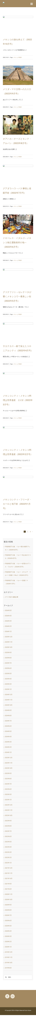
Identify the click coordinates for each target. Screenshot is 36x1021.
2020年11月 (8, 894)
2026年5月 (8, 610)
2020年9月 (8, 905)
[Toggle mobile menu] (31, 4)
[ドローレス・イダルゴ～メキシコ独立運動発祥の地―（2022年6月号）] (18, 224)
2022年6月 (8, 836)
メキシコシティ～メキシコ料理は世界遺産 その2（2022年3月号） (18, 400)
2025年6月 (8, 668)
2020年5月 (8, 926)
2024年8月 (8, 715)
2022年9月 (8, 821)
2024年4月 (8, 736)
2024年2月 (8, 747)
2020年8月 (8, 910)
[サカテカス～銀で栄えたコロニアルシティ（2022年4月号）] (18, 332)
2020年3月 (8, 936)
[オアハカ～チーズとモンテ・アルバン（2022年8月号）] (18, 125)
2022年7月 (8, 831)
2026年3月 (8, 621)
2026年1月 (8, 631)
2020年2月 (8, 941)
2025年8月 (8, 658)
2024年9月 (8, 710)
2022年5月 (8, 842)
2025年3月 (8, 684)
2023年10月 (8, 768)
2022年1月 (8, 863)
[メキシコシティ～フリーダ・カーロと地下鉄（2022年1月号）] (18, 485)
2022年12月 (8, 805)
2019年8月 (8, 968)
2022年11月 (8, 810)
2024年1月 (8, 752)
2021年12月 (8, 868)
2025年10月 (8, 647)
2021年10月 (8, 878)
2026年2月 (8, 626)
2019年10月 (8, 962)
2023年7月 (8, 784)
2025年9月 (8, 652)
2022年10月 (8, 815)
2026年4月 (8, 616)
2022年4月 (8, 847)
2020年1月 (8, 947)
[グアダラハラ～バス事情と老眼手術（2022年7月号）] (18, 174)
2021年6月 (8, 889)
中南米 (20, 57)
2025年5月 (8, 673)
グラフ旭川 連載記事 (11, 597)
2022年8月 (8, 826)
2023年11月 (8, 763)
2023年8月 (8, 779)
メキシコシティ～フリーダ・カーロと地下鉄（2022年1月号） (17, 504)
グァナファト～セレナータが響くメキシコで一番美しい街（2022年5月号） (17, 296)
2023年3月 (8, 794)
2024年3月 (8, 742)
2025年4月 (8, 679)
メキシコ (15, 57)
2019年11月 (8, 957)
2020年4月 (8, 931)
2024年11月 (8, 700)
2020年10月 (8, 899)
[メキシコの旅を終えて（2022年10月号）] (18, 25)
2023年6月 (8, 789)
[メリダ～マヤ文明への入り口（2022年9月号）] (18, 75)
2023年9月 (8, 773)
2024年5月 (8, 731)
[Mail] (12, 996)
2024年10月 (8, 705)
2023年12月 (8, 757)
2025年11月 (8, 642)
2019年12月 (8, 952)
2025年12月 (8, 637)
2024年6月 (8, 726)
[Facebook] (7, 996)
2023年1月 (8, 800)
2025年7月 (8, 663)
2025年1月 (8, 689)
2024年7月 (8, 721)
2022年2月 (8, 857)
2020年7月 (8, 915)
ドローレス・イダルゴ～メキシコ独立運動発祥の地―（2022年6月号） (17, 242)
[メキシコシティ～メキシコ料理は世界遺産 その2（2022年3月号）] (18, 382)
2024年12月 (8, 694)
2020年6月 (8, 920)
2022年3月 (8, 852)
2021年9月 (8, 884)
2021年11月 (8, 873)
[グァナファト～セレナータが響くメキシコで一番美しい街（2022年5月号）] (18, 278)
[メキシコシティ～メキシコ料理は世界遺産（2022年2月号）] (18, 436)
